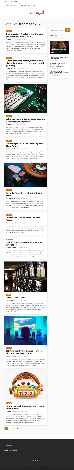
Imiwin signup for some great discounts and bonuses (25, 407)
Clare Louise (11, 411)
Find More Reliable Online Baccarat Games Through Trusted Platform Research (59, 72)
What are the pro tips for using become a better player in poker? (25, 120)
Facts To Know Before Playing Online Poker (24, 194)
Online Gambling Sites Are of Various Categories (24, 243)
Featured (9, 239)
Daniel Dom (11, 39)
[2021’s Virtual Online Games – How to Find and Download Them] (25, 330)
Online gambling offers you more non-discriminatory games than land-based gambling (25, 63)
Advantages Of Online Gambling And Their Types (24, 144)
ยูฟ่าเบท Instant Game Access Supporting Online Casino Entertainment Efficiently (57, 65)
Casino (7, 5)
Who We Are (14, 1)
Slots (29, 5)
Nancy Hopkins (12, 149)
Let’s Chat (6, 1)
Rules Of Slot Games (16, 297)
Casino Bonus (22, 5)
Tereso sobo (11, 198)
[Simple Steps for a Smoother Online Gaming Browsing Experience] (59, 47)
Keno (34, 5)
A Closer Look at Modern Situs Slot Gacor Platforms (59, 58)
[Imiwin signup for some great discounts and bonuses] (25, 385)
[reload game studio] (37, 13)
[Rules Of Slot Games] (25, 276)
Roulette (13, 5)
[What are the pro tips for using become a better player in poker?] (25, 98)
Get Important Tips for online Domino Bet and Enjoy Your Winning (24, 35)
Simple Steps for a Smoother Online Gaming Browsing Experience (58, 51)
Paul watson (11, 223)
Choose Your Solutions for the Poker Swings (23, 218)
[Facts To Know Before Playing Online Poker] (25, 175)
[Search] (68, 5)
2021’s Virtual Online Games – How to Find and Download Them (24, 352)
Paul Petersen (11, 68)
